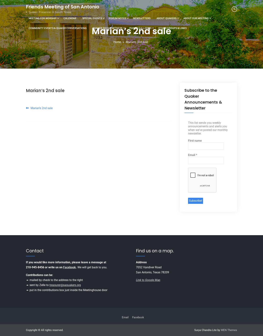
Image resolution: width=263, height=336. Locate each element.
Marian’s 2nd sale (45, 90)
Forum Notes (117, 18)
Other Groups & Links (172, 28)
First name (195, 140)
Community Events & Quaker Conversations (57, 28)
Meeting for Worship (43, 18)
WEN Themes (229, 330)
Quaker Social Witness (107, 28)
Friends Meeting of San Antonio (62, 7)
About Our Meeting (196, 18)
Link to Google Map (148, 280)
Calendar (70, 18)
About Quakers (166, 18)
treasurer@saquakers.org (65, 285)
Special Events (92, 18)
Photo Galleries (140, 28)
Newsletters (141, 18)
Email (192, 155)
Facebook (69, 267)
